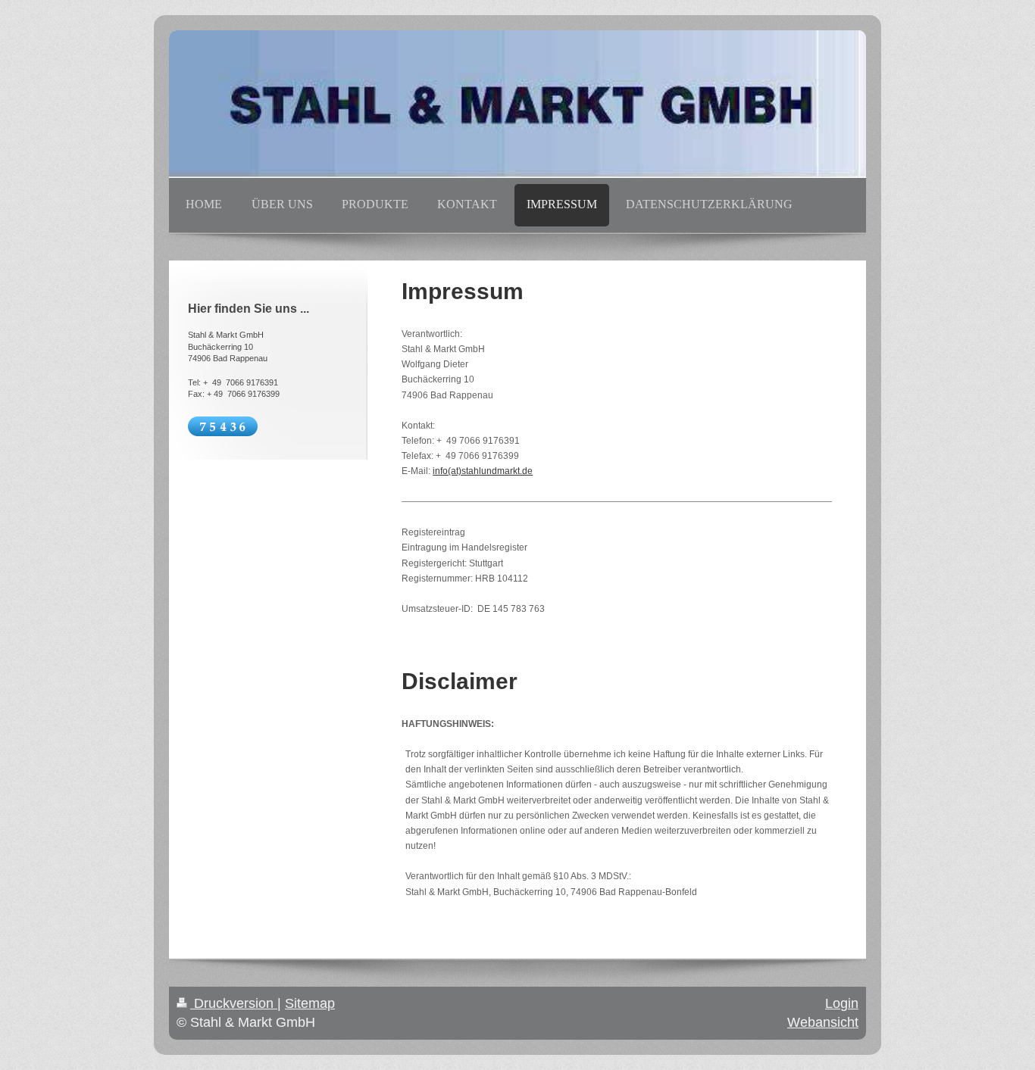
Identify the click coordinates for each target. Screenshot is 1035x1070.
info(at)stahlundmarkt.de (483, 471)
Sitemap (310, 1003)
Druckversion (233, 1003)
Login (841, 1003)
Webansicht (822, 1022)
